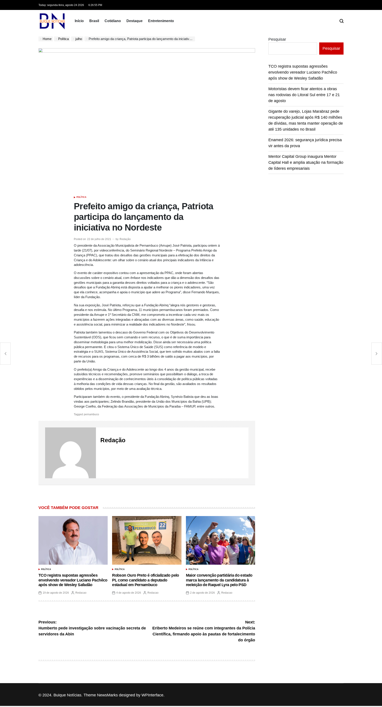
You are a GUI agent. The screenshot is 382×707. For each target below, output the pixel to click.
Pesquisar (277, 39)
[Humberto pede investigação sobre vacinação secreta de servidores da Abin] (5, 354)
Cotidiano (113, 21)
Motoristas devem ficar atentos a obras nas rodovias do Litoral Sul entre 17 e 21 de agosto (304, 95)
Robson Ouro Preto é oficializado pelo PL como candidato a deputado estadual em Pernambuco (145, 580)
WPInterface (152, 695)
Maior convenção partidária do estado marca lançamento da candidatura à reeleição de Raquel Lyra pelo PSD (219, 580)
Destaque (134, 21)
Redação (125, 239)
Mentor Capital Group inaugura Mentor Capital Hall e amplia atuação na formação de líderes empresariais (305, 162)
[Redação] (70, 452)
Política (81, 197)
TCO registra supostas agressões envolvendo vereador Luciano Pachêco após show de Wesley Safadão (72, 580)
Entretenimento (161, 21)
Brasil (94, 21)
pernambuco (91, 414)
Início (79, 21)
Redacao (80, 592)
